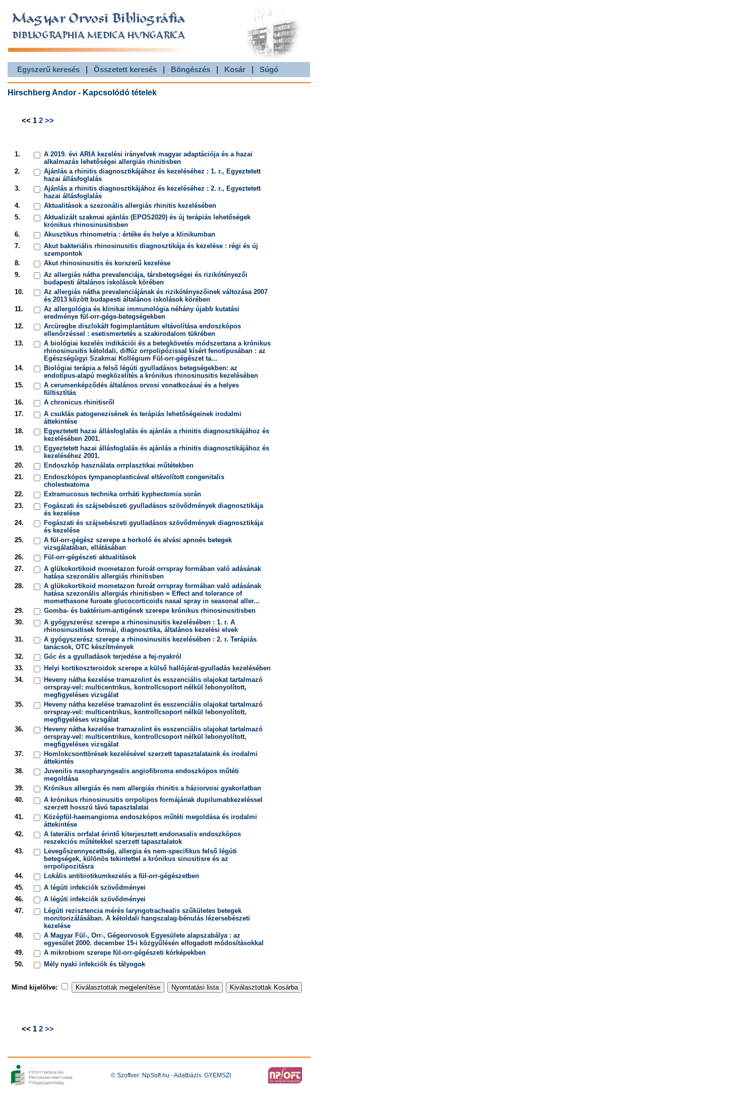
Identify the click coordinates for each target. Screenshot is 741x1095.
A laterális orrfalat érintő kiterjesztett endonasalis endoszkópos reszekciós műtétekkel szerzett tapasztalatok (142, 837)
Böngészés (190, 69)
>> (49, 120)
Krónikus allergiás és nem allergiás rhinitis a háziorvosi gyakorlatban (152, 788)
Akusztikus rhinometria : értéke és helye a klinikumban (129, 234)
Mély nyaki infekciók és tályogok (94, 964)
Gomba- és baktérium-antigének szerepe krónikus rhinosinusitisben (150, 610)
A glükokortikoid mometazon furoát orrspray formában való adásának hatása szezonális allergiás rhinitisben (152, 572)
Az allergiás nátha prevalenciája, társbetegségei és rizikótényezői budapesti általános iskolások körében (146, 278)
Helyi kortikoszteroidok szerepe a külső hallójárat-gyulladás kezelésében (157, 668)
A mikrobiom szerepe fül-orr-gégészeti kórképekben (125, 952)
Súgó (269, 69)
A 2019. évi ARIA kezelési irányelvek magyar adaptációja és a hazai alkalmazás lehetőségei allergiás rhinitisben (148, 157)
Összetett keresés (125, 69)
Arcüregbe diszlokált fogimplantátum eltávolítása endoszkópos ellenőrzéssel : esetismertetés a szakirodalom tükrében (142, 329)
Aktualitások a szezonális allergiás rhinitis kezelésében (130, 205)
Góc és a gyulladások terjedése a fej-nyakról (112, 656)
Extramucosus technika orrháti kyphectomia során (122, 494)
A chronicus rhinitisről (79, 402)
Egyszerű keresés (48, 69)
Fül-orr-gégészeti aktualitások (90, 557)
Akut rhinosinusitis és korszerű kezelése (107, 263)
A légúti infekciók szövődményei (95, 887)
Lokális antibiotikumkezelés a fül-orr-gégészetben (121, 876)
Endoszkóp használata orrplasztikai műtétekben (119, 465)
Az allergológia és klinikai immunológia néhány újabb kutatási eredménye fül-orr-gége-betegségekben (141, 312)
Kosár (234, 69)
